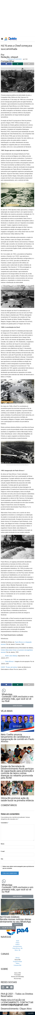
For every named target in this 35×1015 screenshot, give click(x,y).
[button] (17, 705)
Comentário (5, 822)
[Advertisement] (17, 18)
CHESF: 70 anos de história (9, 667)
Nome (2, 844)
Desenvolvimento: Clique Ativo (16, 1008)
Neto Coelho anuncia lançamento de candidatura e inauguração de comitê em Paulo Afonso (17, 738)
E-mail (3, 851)
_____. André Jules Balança (9, 656)
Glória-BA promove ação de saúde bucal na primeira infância (17, 799)
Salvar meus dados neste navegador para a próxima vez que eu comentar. (18, 867)
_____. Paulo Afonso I (7, 661)
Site (2, 859)
